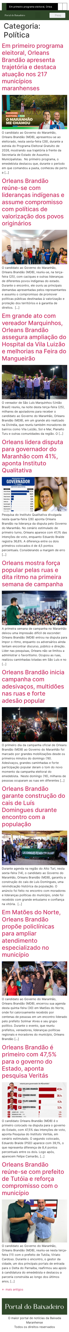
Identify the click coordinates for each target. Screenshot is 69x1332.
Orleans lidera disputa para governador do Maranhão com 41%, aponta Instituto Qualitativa (32, 456)
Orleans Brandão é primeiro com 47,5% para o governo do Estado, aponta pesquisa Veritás (29, 1061)
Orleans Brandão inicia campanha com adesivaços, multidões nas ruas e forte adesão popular (33, 686)
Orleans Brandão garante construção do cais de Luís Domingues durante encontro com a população (33, 806)
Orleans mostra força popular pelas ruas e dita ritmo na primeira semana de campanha (32, 573)
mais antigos (12, 1289)
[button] (37, 15)
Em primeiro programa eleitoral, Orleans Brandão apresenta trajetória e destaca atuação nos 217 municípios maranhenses (32, 67)
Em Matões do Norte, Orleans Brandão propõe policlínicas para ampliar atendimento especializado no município (31, 933)
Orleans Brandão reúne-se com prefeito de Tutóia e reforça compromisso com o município (33, 1179)
